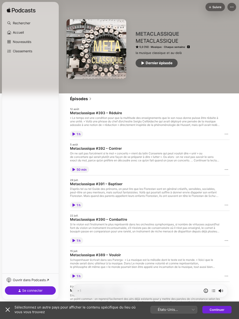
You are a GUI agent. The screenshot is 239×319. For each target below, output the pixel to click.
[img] (21, 10)
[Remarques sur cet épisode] (206, 290)
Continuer (217, 310)
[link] (81, 98)
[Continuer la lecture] (213, 290)
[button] (30, 23)
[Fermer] (8, 310)
